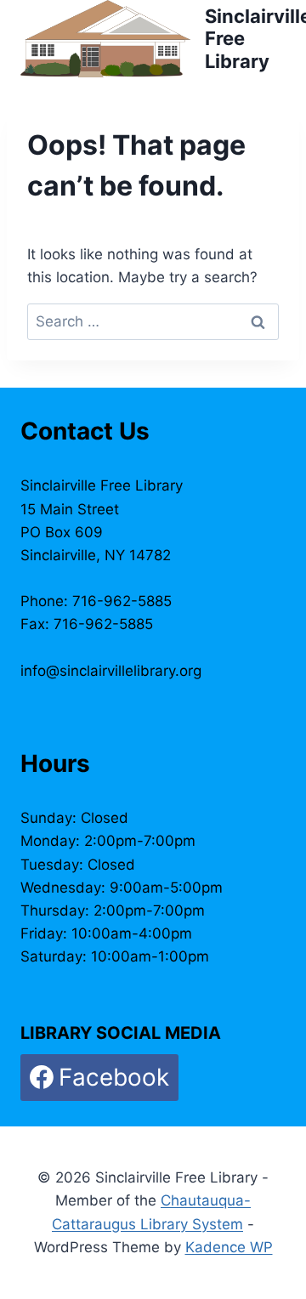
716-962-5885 (122, 601)
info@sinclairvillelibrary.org (110, 670)
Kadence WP (229, 1247)
